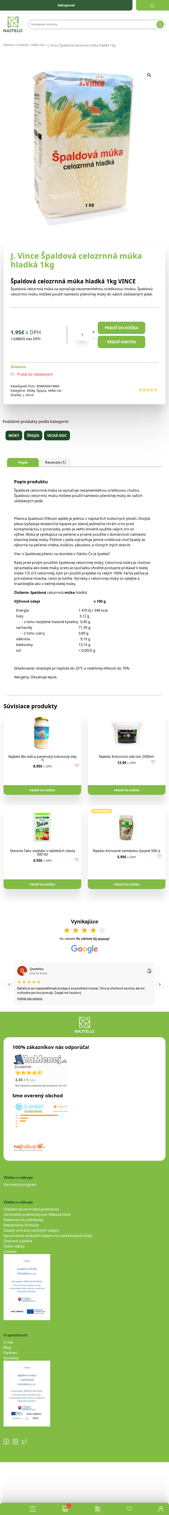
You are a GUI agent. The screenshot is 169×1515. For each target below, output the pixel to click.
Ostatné (22, 45)
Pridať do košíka (121, 327)
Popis (23, 462)
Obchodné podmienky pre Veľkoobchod (37, 1214)
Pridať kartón (121, 342)
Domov (9, 45)
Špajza (41, 390)
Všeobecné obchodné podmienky (31, 1209)
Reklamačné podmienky (23, 1219)
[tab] (23, 462)
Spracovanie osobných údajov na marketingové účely (48, 1235)
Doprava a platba (18, 1240)
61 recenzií (101, 938)
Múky (31, 390)
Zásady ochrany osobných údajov (31, 1230)
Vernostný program (20, 1184)
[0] (65, 1509)
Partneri (10, 1352)
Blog (7, 1347)
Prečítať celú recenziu (29, 998)
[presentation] (9, 984)
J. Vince (28, 395)
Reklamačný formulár (21, 1225)
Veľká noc (38, 45)
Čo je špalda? (99, 553)
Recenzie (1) (55, 462)
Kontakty (11, 1358)
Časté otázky (14, 1246)
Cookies (10, 1251)
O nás (8, 1342)
